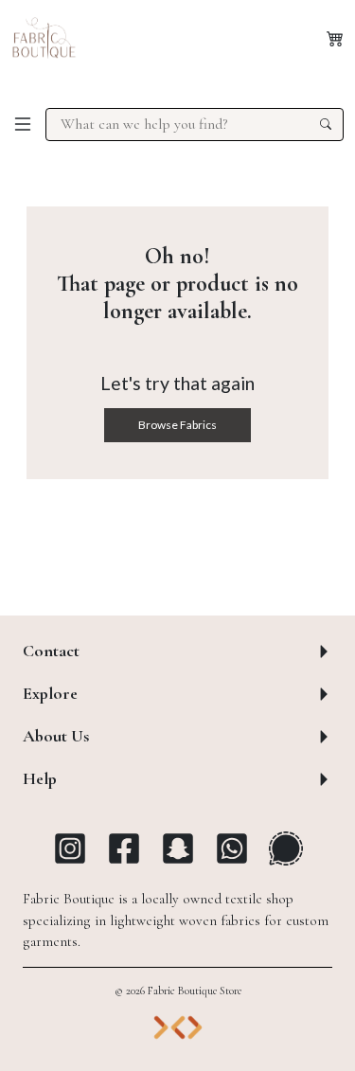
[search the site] (325, 124)
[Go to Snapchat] (178, 848)
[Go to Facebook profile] (124, 848)
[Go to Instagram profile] (70, 848)
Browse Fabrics (177, 425)
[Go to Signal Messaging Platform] (286, 848)
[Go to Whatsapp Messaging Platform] (232, 848)
